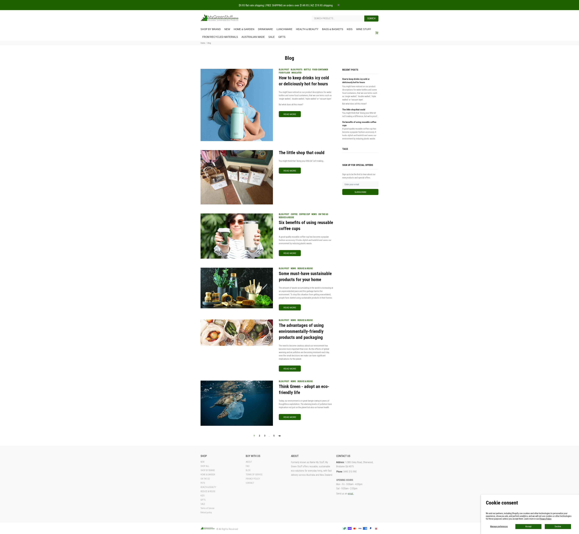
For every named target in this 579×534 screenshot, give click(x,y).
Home (203, 43)
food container (320, 69)
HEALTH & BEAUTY (208, 487)
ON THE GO (205, 479)
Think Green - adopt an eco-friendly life (304, 389)
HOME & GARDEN (208, 474)
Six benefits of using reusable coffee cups (306, 225)
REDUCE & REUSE (208, 491)
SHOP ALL (205, 466)
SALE (203, 504)
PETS (203, 483)
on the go (323, 214)
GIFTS (203, 500)
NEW (202, 462)
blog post (284, 69)
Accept (528, 526)
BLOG (248, 470)
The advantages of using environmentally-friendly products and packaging (301, 331)
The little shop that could (301, 152)
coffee (294, 214)
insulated (296, 73)
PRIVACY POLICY (253, 479)
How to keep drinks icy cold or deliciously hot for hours (304, 80)
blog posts (296, 69)
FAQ (247, 466)
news (314, 214)
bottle (307, 69)
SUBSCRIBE (360, 192)
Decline (558, 526)
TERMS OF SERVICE (254, 474)
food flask (284, 73)
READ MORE (289, 114)
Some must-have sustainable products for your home (305, 276)
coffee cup (304, 214)
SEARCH (371, 18)
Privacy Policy (545, 519)
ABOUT (249, 462)
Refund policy (206, 512)
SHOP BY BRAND (208, 470)
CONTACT (250, 483)
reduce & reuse (286, 217)
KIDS (203, 495)
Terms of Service (207, 508)
